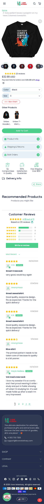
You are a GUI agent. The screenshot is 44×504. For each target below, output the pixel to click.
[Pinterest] (22, 479)
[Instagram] (14, 479)
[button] (6, 4)
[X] (9, 479)
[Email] (34, 479)
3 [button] (22, 404)
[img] (12, 261)
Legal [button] (5, 466)
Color (6, 89)
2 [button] (18, 404)
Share (38, 184)
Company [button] (6, 459)
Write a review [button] (22, 245)
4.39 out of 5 (28, 219)
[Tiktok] (18, 479)
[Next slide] (41, 66)
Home (4, 10)
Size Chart (12, 101)
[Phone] (39, 479)
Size (5, 95)
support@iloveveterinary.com (20, 440)
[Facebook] (5, 479)
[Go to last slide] (2, 66)
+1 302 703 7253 (14, 437)
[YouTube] (26, 479)
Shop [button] (5, 451)
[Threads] (30, 479)
